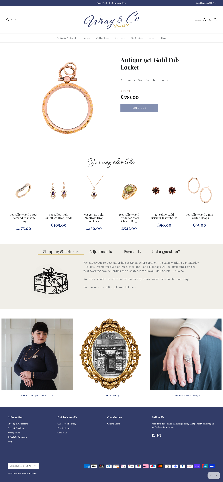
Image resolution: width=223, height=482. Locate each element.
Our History (120, 38)
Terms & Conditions (16, 428)
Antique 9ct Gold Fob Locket (149, 63)
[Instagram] (159, 435)
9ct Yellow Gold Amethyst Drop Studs (58, 216)
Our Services (136, 38)
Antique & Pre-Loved (66, 38)
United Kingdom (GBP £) (205, 3)
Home (163, 38)
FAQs (10, 442)
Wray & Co (17, 473)
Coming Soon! (113, 424)
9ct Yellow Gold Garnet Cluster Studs (164, 216)
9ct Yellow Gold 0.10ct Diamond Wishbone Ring (23, 218)
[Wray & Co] (111, 20)
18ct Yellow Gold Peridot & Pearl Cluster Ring (129, 218)
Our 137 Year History (66, 424)
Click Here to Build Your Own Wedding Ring (111, 3)
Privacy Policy (14, 433)
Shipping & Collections (18, 424)
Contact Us (62, 433)
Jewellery (86, 38)
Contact (152, 38)
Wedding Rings (102, 38)
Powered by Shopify (29, 473)
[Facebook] (153, 435)
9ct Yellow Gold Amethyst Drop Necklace (94, 218)
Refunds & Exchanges (17, 437)
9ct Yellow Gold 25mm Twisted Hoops (199, 216)
